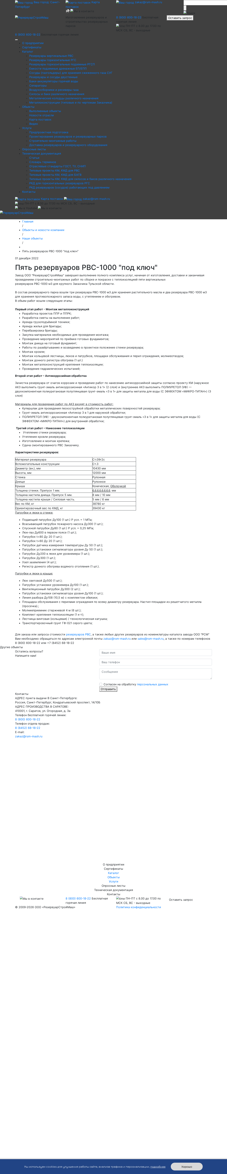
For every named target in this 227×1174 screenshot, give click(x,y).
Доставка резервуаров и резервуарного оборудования (68, 145)
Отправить (108, 689)
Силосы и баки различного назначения (56, 94)
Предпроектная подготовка (48, 132)
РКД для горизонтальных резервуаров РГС (59, 183)
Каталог (27, 51)
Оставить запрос (180, 18)
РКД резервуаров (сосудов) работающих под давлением (69, 187)
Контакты (28, 191)
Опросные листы (34, 149)
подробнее (157, 1166)
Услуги (27, 128)
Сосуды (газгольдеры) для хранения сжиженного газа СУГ (70, 73)
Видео (33, 123)
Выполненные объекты (45, 111)
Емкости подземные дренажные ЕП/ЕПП (58, 68)
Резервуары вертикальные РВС (51, 56)
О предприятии (33, 43)
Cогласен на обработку (136, 684)
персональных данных (152, 684)
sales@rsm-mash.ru (151, 638)
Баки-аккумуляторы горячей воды (53, 81)
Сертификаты (31, 47)
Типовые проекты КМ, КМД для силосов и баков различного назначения (80, 179)
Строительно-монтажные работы (52, 140)
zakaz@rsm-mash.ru (148, 2)
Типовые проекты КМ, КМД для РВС (54, 170)
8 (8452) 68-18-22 (27, 728)
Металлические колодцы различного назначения (63, 98)
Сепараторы (38, 85)
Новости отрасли (41, 115)
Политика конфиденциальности (138, 907)
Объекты (28, 106)
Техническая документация (41, 153)
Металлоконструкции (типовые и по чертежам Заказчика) (70, 102)
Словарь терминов (42, 162)
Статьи (34, 157)
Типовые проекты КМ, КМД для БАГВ (55, 174)
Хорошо (186, 1166)
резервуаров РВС (78, 634)
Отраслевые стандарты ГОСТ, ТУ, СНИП (57, 166)
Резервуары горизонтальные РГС (52, 60)
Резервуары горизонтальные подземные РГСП (62, 64)
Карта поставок (40, 119)
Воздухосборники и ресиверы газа (54, 90)
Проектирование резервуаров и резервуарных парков (68, 136)
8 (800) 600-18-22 (128, 17)
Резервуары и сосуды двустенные (53, 77)
